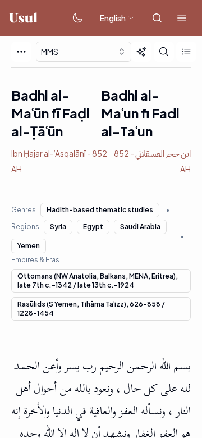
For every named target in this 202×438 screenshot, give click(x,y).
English (113, 18)
